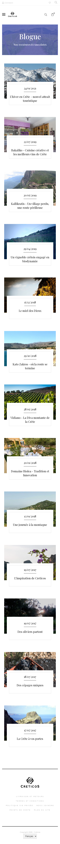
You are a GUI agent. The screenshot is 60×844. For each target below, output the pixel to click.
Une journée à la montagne (30, 525)
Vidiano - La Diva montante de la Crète (30, 420)
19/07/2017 (30, 570)
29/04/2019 (30, 249)
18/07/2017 (30, 677)
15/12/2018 (30, 302)
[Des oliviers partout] (30, 616)
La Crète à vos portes (30, 739)
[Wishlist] (50, 3)
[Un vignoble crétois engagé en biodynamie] (30, 241)
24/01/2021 (30, 88)
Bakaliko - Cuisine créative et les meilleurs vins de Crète (30, 152)
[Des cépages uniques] (30, 669)
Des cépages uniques (30, 685)
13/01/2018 (30, 516)
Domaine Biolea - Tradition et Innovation (30, 473)
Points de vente (20, 810)
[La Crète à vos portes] (30, 723)
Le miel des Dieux (30, 311)
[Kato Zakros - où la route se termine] (30, 348)
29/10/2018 (30, 356)
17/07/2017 (30, 730)
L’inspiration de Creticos (30, 578)
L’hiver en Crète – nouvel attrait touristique (30, 99)
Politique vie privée (19, 805)
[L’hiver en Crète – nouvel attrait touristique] (30, 81)
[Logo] (30, 781)
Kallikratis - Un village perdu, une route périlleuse (30, 206)
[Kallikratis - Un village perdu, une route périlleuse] (30, 188)
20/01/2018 (30, 463)
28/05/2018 (30, 409)
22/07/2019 (30, 142)
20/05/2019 (30, 195)
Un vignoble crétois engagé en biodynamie (30, 259)
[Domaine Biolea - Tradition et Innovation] (30, 455)
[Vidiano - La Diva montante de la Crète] (30, 402)
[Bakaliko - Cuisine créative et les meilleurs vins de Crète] (30, 134)
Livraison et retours (30, 796)
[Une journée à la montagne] (30, 509)
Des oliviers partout (30, 632)
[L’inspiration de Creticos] (30, 562)
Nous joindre (45, 805)
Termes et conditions (30, 801)
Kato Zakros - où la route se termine (30, 366)
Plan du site (42, 810)
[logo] (12, 14)
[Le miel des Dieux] (30, 295)
